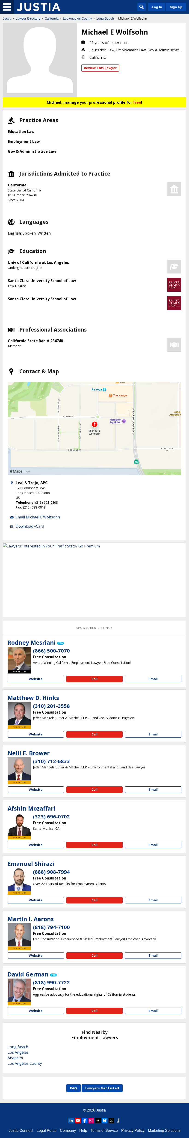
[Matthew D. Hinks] (19, 713)
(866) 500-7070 (51, 650)
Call (94, 679)
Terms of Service (104, 1130)
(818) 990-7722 (51, 982)
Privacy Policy (133, 1130)
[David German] (19, 990)
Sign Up (176, 7)
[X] (111, 1120)
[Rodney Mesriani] (19, 658)
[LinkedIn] (71, 1120)
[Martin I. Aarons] (19, 934)
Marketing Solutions (164, 1130)
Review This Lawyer (100, 68)
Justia (7, 18)
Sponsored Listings (94, 628)
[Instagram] (91, 1120)
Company (68, 1130)
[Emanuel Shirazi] (19, 879)
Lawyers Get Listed (102, 1088)
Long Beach (105, 18)
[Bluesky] (104, 1120)
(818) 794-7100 (51, 926)
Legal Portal (46, 1130)
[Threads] (98, 1120)
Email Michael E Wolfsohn (38, 517)
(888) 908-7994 (51, 871)
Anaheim (15, 1057)
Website (36, 679)
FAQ (73, 1088)
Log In (157, 7)
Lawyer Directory (28, 18)
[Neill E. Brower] (19, 768)
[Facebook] (84, 1120)
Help (83, 1130)
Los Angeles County (77, 18)
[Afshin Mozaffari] (19, 824)
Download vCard (30, 526)
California (52, 18)
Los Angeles (18, 1052)
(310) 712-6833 (51, 761)
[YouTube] (78, 1120)
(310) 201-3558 (51, 705)
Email (153, 679)
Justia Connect (21, 1130)
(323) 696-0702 (51, 816)
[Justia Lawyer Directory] (38, 7)
